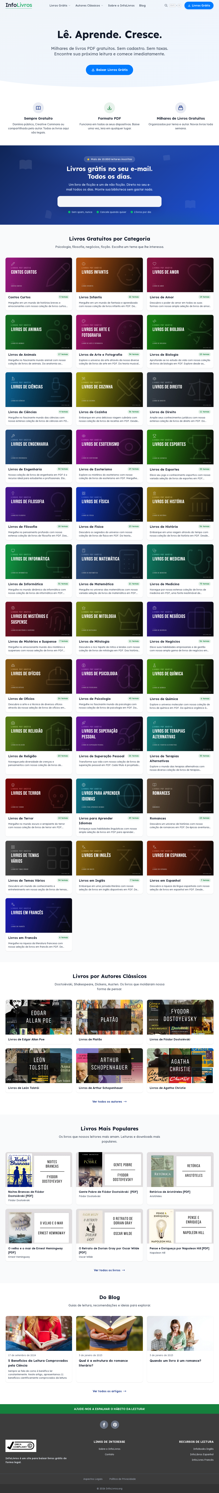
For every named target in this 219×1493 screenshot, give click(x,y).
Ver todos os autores (107, 1101)
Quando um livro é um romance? (175, 1361)
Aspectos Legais (92, 1479)
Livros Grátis (201, 5)
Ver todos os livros (107, 1270)
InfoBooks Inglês (203, 1448)
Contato (109, 1454)
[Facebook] (104, 1425)
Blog (142, 5)
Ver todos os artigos (107, 1391)
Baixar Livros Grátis (112, 70)
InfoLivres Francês (203, 1459)
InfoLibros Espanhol (202, 1454)
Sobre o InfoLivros (121, 5)
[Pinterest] (115, 1425)
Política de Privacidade (122, 1479)
